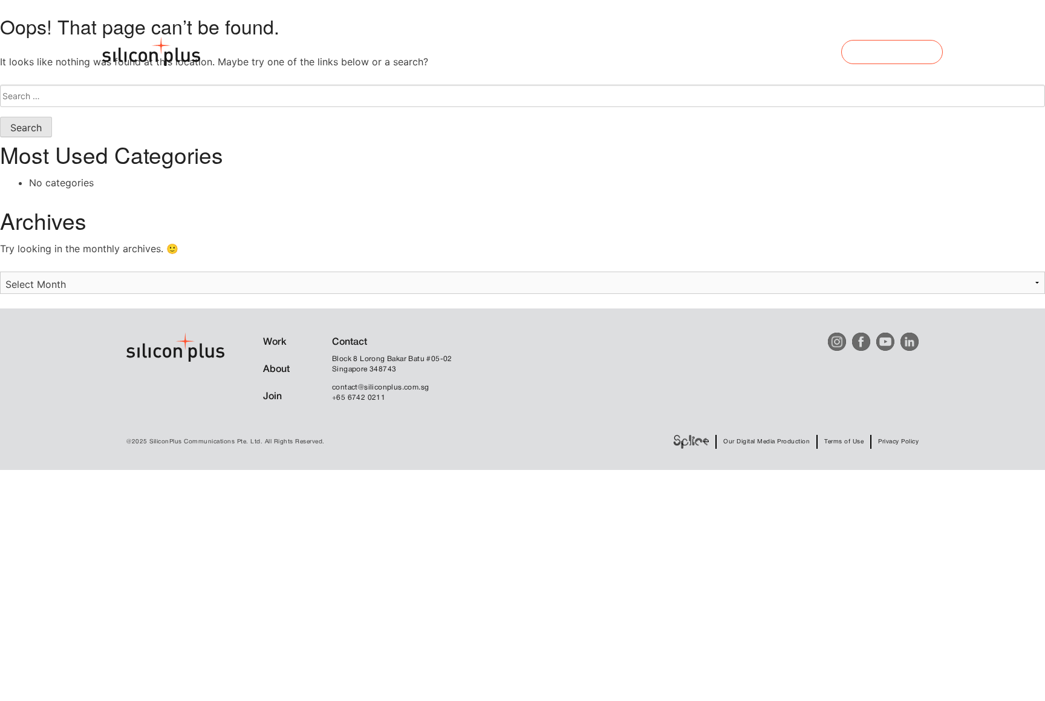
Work (275, 342)
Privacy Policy (898, 442)
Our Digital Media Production (766, 442)
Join (272, 397)
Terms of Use (844, 442)
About (276, 369)
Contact (349, 342)
